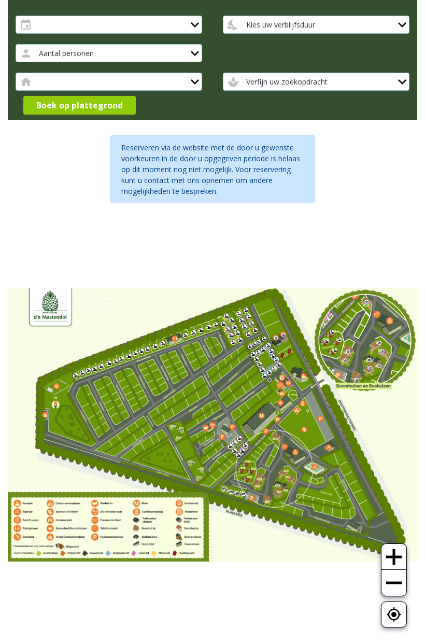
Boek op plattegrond (79, 105)
